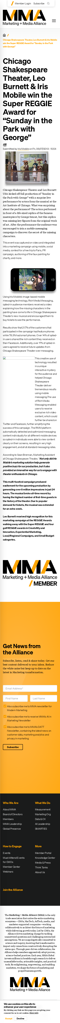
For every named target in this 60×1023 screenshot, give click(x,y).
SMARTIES (41, 829)
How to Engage (12, 846)
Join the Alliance (13, 889)
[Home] (4, 35)
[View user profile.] (5, 145)
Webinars (8, 871)
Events (6, 853)
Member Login (23, 3)
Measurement (42, 809)
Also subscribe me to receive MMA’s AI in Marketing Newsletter (29, 718)
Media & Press (43, 862)
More (38, 846)
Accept (8, 1018)
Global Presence (12, 829)
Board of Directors (12, 814)
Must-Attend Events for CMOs (13, 860)
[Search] (49, 3)
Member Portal (43, 853)
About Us (40, 872)
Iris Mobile (23, 149)
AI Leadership (42, 824)
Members (8, 819)
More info (33, 1013)
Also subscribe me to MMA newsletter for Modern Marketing (29, 708)
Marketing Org (43, 814)
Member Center (11, 867)
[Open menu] (54, 21)
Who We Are (10, 803)
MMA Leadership (12, 824)
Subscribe (38, 3)
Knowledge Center (45, 858)
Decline (20, 1018)
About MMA (9, 809)
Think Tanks (41, 867)
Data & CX (40, 819)
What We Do (42, 803)
